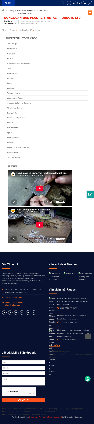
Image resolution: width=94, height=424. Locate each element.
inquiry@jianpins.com (14, 302)
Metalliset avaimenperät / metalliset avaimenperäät (71, 354)
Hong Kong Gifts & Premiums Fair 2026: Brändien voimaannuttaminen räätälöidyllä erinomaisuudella (72, 301)
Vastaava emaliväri (14, 93)
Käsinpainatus (12, 113)
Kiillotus (10, 123)
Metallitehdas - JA (25, 30)
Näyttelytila (11, 53)
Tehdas (12, 30)
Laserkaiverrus (12, 152)
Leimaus (10, 78)
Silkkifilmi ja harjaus (14, 108)
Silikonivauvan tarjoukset (61, 351)
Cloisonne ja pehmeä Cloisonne (19, 103)
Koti (4, 30)
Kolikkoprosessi (13, 137)
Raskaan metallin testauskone (18, 63)
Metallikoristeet (40, 414)
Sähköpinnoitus (12, 128)
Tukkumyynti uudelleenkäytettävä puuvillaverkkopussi (25, 408)
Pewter (9, 83)
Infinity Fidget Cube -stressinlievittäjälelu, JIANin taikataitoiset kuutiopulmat (34, 411)
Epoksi (9, 132)
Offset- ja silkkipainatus (16, 118)
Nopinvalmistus (12, 73)
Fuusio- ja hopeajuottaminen (18, 147)
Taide (9, 68)
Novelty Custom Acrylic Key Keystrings (67, 408)
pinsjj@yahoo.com (12, 305)
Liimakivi (10, 142)
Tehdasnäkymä (12, 43)
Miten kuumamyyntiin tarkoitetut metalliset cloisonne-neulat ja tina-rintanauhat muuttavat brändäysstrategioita (74, 333)
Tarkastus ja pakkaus (15, 157)
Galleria (10, 58)
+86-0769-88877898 (13, 297)
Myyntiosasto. (12, 48)
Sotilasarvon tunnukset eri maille (17, 414)
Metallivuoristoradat (59, 357)
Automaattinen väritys (15, 98)
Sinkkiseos (11, 88)
